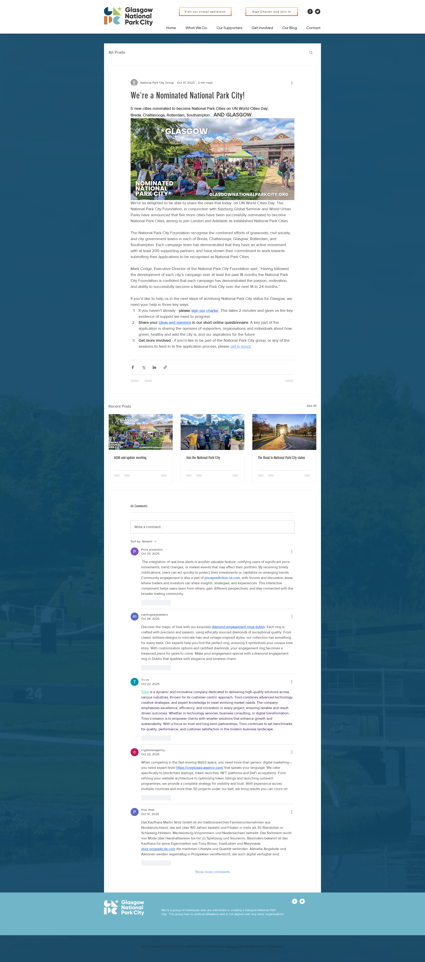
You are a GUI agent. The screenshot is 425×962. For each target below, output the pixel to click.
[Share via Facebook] (133, 367)
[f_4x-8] (310, 11)
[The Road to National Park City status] (284, 432)
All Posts (116, 52)
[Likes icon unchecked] (144, 602)
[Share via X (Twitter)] (143, 367)
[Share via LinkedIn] (154, 367)
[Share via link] (165, 367)
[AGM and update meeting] (141, 432)
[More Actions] (291, 551)
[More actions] (291, 82)
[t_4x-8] (317, 11)
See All (312, 405)
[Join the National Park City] (213, 432)
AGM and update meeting (130, 457)
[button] (311, 52)
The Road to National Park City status (281, 457)
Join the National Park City (203, 457)
